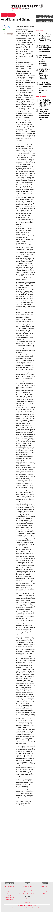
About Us (19, 11)
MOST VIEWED (39, 31)
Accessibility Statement (39, 907)
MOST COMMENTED (41, 96)
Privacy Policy (30, 907)
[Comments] (4, 29)
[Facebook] (4, 26)
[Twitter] (8, 26)
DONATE (49, 1)
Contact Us (38, 11)
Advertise (28, 11)
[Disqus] (18, 825)
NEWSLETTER (41, 1)
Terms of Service (22, 907)
